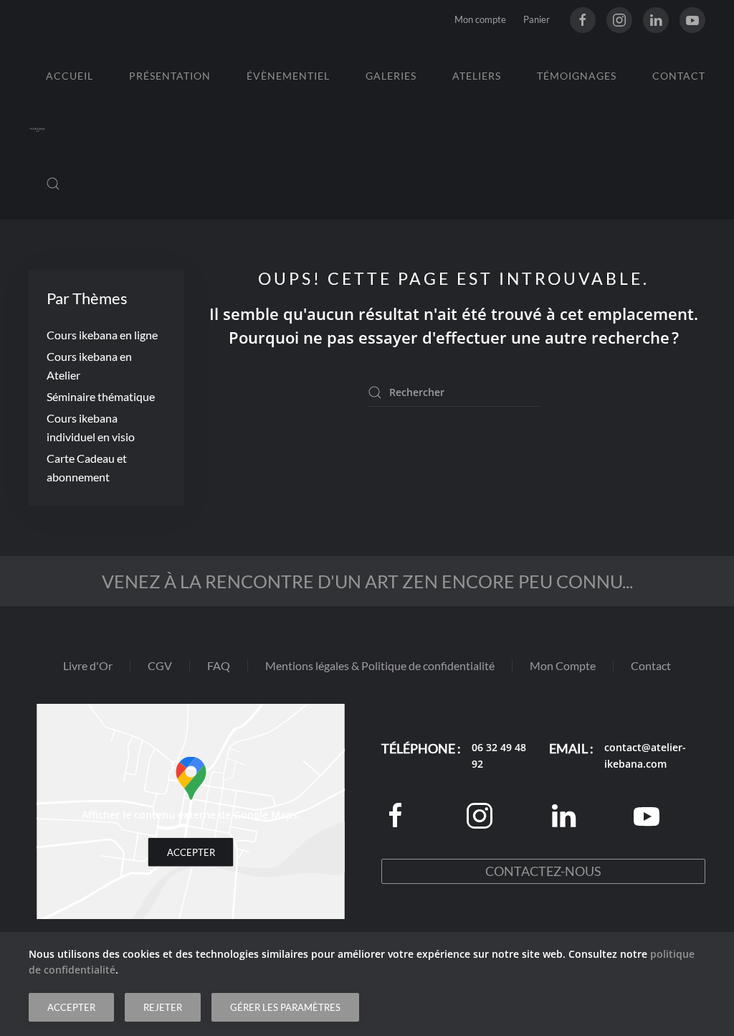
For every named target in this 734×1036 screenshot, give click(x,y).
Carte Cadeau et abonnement (87, 467)
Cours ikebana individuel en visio (91, 427)
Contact (678, 76)
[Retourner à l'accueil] (37, 130)
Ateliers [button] (476, 76)
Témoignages (576, 76)
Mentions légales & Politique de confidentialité (380, 665)
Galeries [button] (391, 76)
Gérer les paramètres (285, 1007)
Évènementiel (288, 76)
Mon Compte (563, 665)
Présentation (170, 76)
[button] (53, 184)
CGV (160, 665)
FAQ (218, 665)
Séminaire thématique (101, 396)
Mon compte (480, 19)
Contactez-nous (543, 871)
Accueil (69, 76)
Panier (536, 19)
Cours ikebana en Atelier (89, 365)
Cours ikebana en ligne (102, 335)
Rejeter (162, 1007)
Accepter (191, 852)
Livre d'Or (88, 665)
